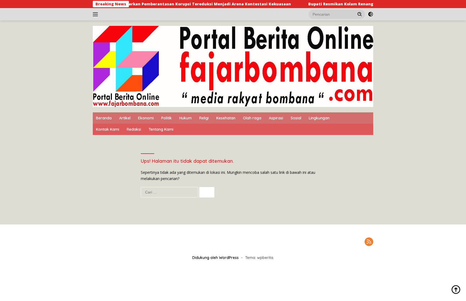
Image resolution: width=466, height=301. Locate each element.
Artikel (125, 118)
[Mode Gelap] (370, 14)
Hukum (185, 118)
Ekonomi (146, 118)
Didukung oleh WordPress (215, 257)
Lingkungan (319, 118)
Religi (204, 118)
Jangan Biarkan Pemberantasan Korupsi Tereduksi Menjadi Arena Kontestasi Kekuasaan (190, 4)
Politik (166, 118)
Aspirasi (276, 118)
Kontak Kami (107, 129)
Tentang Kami (161, 129)
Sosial (296, 118)
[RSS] (369, 242)
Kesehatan (225, 118)
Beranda (104, 118)
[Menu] (96, 14)
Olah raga (252, 118)
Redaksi (134, 129)
